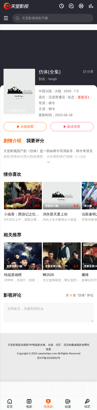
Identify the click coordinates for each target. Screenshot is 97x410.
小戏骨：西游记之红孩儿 (23, 214)
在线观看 (25, 126)
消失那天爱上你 (55, 214)
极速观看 (71, 126)
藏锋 (85, 275)
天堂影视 (13, 344)
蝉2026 (48, 275)
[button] (15, 140)
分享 (88, 71)
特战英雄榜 (13, 275)
